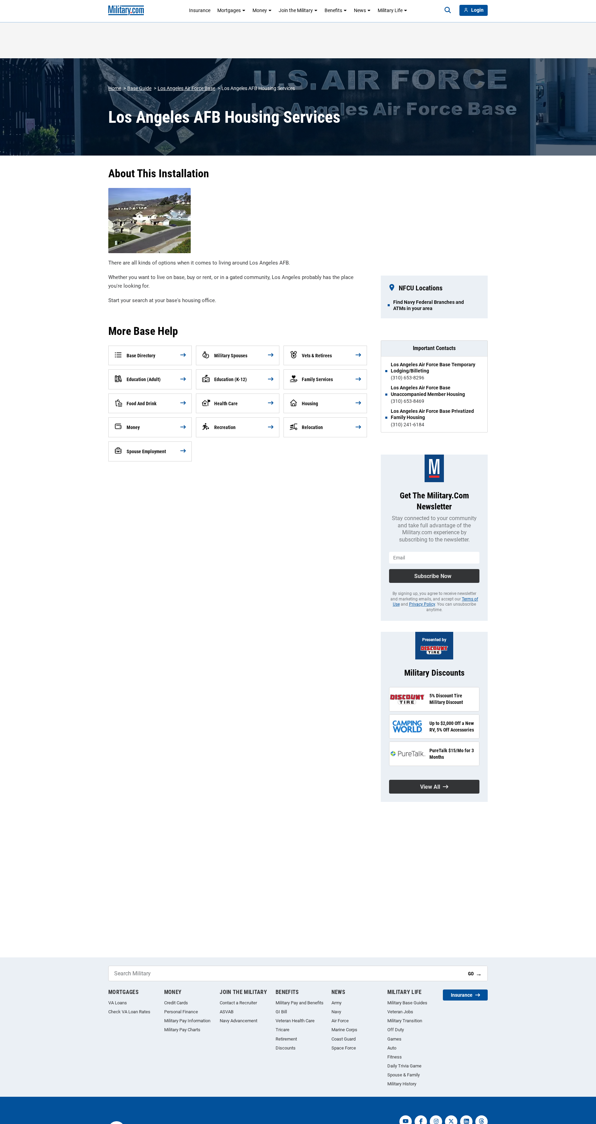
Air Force (340, 1020)
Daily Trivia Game (404, 1065)
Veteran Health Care (295, 1020)
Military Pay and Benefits (300, 1002)
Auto (391, 1048)
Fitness (394, 1057)
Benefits (333, 10)
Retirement (286, 1039)
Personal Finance (181, 1011)
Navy (336, 1011)
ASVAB (227, 1011)
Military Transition (404, 1020)
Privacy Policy (422, 604)
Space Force (343, 1048)
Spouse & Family (403, 1074)
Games (394, 1039)
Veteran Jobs (400, 1011)
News (360, 10)
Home (114, 88)
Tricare (282, 1029)
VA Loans (117, 1002)
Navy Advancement (238, 1020)
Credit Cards (176, 1002)
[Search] (448, 10)
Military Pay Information (187, 1020)
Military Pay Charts (182, 1029)
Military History (401, 1083)
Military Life (390, 10)
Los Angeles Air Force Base (186, 88)
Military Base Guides (407, 1002)
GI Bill (281, 1011)
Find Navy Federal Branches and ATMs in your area (428, 305)
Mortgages (229, 10)
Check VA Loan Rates (129, 1011)
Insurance (199, 10)
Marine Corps (344, 1029)
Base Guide (139, 88)
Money (259, 10)
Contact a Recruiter (238, 1002)
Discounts (286, 1048)
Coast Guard (343, 1039)
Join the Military (296, 10)
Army (336, 1002)
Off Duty (395, 1029)
